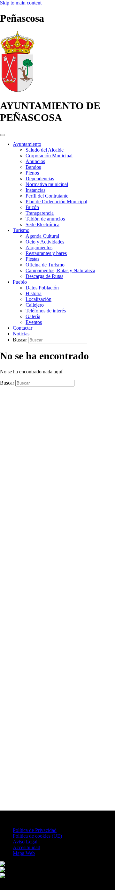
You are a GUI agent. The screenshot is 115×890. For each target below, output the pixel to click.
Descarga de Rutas (44, 276)
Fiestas (32, 259)
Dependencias (40, 178)
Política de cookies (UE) (37, 836)
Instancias (35, 190)
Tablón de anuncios (45, 218)
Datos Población (42, 287)
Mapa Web (24, 853)
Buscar (20, 339)
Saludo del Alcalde (45, 150)
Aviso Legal (25, 841)
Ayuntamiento (27, 144)
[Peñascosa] (17, 90)
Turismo (21, 230)
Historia (34, 293)
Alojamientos (39, 247)
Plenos (32, 173)
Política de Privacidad (35, 830)
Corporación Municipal (49, 155)
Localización (38, 299)
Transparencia (40, 213)
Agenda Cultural (42, 236)
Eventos (34, 322)
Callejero (35, 305)
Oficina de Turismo (45, 264)
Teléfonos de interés (46, 310)
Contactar (22, 328)
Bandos (33, 167)
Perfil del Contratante (47, 195)
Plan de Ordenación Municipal (56, 201)
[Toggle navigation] (2, 135)
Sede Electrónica (42, 224)
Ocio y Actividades (45, 241)
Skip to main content (21, 2)
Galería (33, 316)
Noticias (21, 333)
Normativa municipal (47, 184)
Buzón (32, 207)
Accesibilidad (26, 847)
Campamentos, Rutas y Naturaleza (60, 270)
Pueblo (20, 282)
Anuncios (35, 161)
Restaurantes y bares (46, 253)
